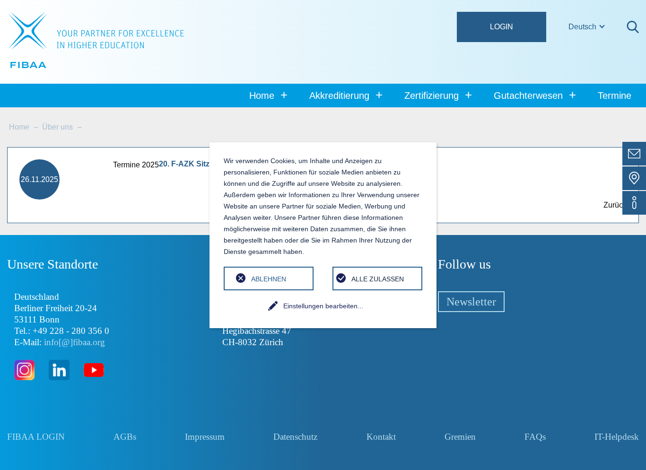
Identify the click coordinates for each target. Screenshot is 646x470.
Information (634, 203)
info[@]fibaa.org (74, 342)
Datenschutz (295, 437)
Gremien (460, 437)
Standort (634, 178)
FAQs (535, 437)
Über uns (57, 127)
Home (19, 127)
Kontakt (634, 153)
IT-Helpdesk (616, 437)
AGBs (124, 437)
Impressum (205, 437)
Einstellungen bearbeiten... (323, 306)
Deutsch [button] (583, 27)
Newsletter (471, 302)
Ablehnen (268, 279)
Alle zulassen (377, 279)
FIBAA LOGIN (36, 437)
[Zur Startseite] (96, 40)
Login (501, 27)
